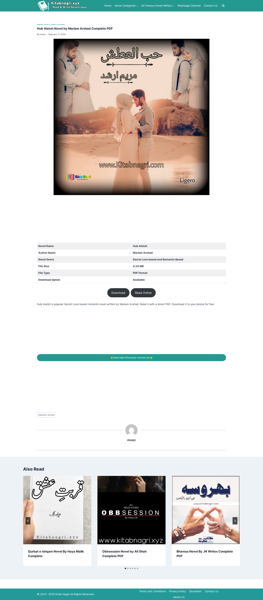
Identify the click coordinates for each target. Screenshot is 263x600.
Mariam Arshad (46, 415)
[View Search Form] (223, 6)
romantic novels (43, 24)
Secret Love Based (58, 24)
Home (107, 5)
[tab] (125, 568)
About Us (179, 597)
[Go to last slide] (28, 520)
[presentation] (57, 510)
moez (131, 440)
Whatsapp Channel (189, 5)
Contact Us (210, 5)
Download (118, 293)
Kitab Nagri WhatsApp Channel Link (132, 357)
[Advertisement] (128, 221)
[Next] (235, 520)
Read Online (143, 293)
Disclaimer (195, 591)
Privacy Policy (177, 591)
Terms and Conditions (152, 591)
